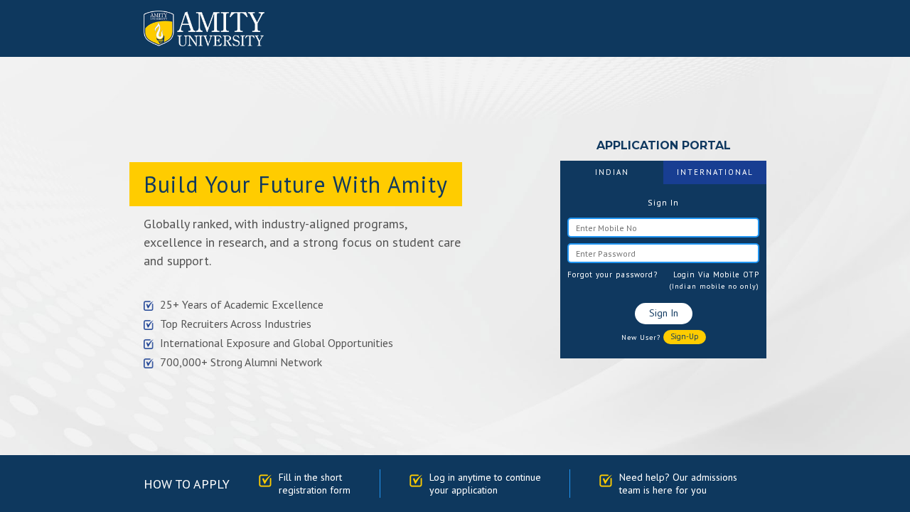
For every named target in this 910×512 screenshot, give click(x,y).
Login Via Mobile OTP (716, 274)
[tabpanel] (663, 270)
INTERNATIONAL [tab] (715, 172)
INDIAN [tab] (612, 172)
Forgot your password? (612, 274)
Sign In (663, 312)
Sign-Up (684, 336)
